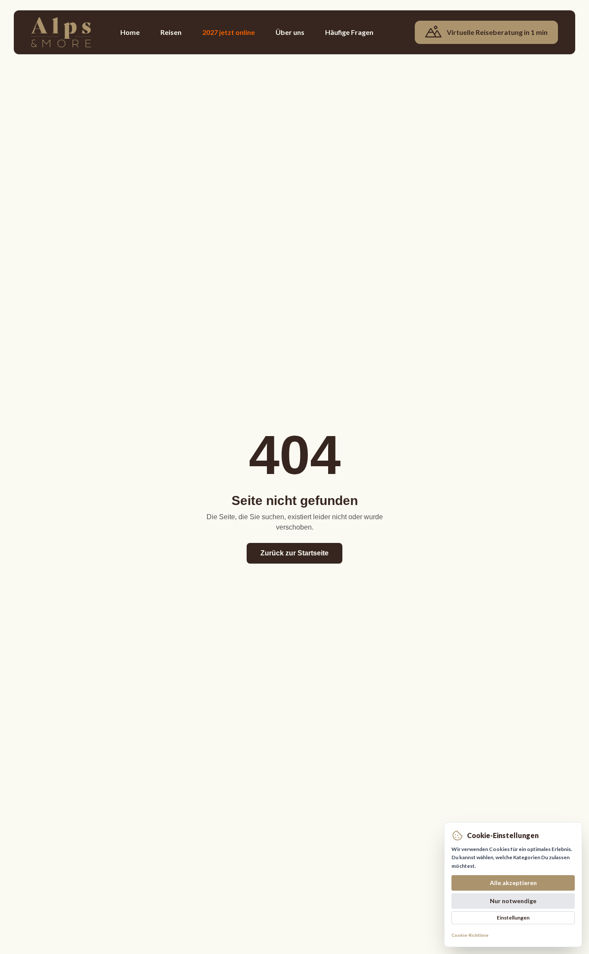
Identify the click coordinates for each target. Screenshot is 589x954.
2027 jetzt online (228, 32)
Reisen (171, 32)
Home (130, 32)
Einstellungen (513, 917)
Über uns (290, 32)
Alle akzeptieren (513, 882)
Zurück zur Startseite (294, 553)
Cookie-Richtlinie (470, 935)
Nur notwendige (513, 900)
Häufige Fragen (349, 32)
